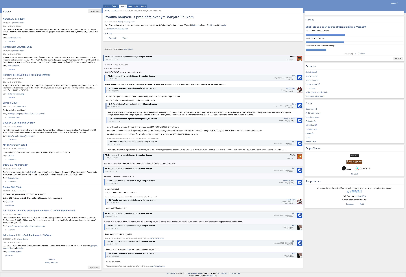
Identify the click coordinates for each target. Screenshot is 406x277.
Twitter (125, 38)
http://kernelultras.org (157, 238)
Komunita (11, 41)
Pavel (19, 169)
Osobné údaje (222, 273)
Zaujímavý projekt (129, 22)
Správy (122, 6)
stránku (128, 250)
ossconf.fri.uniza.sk (15, 252)
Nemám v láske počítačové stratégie (321, 46)
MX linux (11, 156)
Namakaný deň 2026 (14, 19)
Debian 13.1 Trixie (12, 187)
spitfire (211, 25)
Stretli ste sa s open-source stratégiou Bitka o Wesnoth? (336, 27)
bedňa (294, 225)
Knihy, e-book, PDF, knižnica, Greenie (354, 162)
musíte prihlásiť (128, 49)
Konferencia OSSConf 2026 (17, 47)
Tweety (143, 6)
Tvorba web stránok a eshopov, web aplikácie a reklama (362, 168)
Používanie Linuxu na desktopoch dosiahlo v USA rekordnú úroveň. (39, 210)
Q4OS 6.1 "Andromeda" (15, 165)
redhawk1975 (21, 106)
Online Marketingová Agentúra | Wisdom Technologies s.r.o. (346, 168)
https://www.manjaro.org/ (118, 29)
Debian (10, 201)
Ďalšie (51, 259)
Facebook (112, 38)
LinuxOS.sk (14, 4)
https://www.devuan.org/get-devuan (21, 136)
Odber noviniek (234, 273)
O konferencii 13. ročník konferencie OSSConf (27, 235)
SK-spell (354, 174)
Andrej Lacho (291, 88)
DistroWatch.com (14, 178)
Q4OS (32, 172)
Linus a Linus (10, 103)
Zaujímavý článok (14, 117)
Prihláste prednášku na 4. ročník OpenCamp (26, 75)
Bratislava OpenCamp (16, 94)
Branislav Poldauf (289, 118)
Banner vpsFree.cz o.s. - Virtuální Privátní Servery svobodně (354, 155)
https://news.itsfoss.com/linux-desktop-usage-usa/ (26, 226)
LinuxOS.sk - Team (194, 273)
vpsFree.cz (210, 276)
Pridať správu (94, 11)
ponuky (223, 25)
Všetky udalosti (51, 262)
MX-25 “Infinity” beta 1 (15, 145)
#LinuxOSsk (361, 196)
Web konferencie (14, 66)
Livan (120, 22)
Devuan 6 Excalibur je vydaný (19, 123)
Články (114, 6)
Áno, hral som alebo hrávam (318, 31)
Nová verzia (12, 139)
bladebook (195, 25)
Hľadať (402, 13)
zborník (20, 248)
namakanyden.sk (14, 38)
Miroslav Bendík (18, 23)
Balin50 (19, 214)
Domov (107, 11)
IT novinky (11, 230)
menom (19, 126)
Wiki (136, 6)
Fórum (106, 6)
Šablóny (403, 7)
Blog (130, 6)
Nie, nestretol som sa (316, 38)
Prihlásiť (394, 3)
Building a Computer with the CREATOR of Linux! (26, 114)
